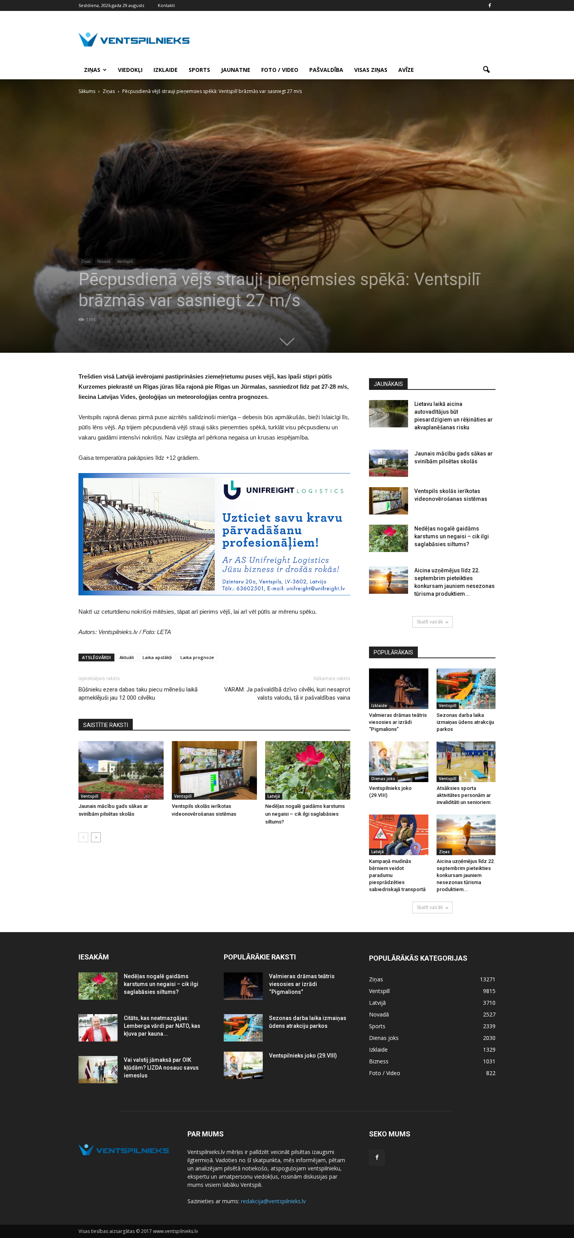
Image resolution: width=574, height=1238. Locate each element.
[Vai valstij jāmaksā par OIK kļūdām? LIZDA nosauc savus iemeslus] (98, 1069)
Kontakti (166, 5)
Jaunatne (235, 69)
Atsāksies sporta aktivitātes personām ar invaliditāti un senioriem (464, 795)
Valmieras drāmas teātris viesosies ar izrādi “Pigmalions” (398, 722)
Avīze (406, 69)
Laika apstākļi (157, 657)
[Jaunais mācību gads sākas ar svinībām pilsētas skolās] (121, 770)
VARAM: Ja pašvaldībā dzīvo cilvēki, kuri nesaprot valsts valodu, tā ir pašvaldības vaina (287, 693)
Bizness (379, 1061)
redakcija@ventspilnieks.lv (273, 1201)
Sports (199, 69)
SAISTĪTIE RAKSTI (105, 725)
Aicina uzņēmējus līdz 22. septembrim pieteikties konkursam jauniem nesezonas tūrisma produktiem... (466, 875)
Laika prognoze (197, 657)
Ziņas (92, 69)
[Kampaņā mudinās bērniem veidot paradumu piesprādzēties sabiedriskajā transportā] (398, 835)
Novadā (104, 261)
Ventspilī (125, 261)
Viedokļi (130, 69)
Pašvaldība (326, 69)
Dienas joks (383, 778)
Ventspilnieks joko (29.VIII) (303, 1055)
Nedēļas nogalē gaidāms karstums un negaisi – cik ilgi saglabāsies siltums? (305, 814)
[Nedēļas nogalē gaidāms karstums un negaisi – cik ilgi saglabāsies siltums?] (307, 770)
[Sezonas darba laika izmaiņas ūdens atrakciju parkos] (466, 688)
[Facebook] (490, 5)
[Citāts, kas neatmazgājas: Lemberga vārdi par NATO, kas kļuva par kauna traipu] (98, 1027)
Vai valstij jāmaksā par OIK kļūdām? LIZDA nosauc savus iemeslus (161, 1068)
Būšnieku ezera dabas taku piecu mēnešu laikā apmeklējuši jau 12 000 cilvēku (138, 693)
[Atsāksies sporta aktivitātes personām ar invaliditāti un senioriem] (466, 761)
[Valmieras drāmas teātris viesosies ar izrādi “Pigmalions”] (398, 688)
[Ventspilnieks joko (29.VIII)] (398, 761)
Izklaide (165, 69)
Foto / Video (279, 69)
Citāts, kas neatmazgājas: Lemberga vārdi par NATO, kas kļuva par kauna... (162, 1026)
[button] (486, 70)
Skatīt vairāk (430, 621)
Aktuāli (126, 657)
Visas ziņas (370, 69)
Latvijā (273, 796)
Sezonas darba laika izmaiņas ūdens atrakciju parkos (465, 722)
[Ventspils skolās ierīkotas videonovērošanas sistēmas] (214, 770)
